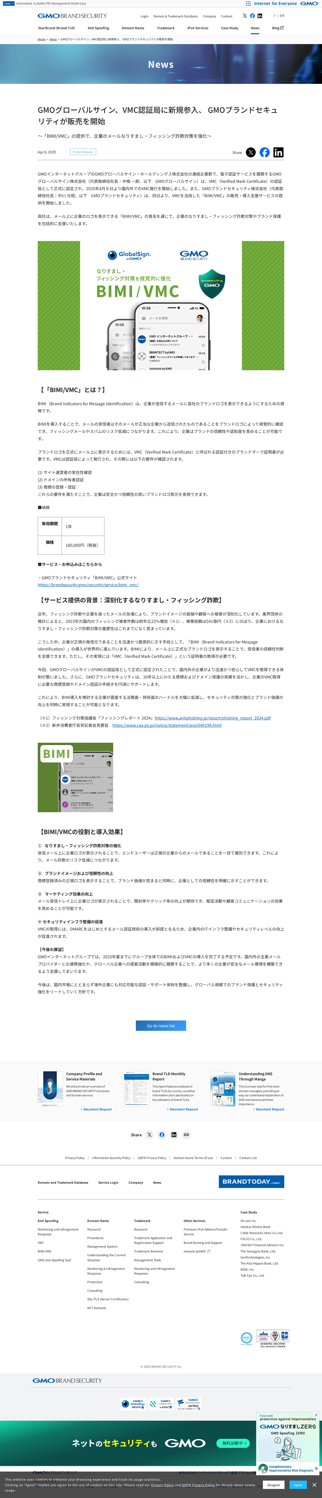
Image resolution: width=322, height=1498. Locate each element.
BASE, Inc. (247, 1269)
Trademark (142, 1220)
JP (274, 15)
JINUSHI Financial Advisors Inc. (262, 1245)
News (157, 1182)
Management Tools (147, 1260)
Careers (226, 1157)
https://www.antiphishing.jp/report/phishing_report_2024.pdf (213, 718)
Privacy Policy (75, 1157)
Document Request (98, 1109)
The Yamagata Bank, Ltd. (258, 1251)
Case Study (248, 1212)
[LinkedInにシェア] (174, 1135)
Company (136, 1182)
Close (316, 1415)
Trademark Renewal (148, 1251)
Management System (102, 1246)
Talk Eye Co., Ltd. (252, 1275)
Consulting (94, 1290)
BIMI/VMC (45, 1251)
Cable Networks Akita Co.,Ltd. (261, 1233)
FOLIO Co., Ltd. (251, 1239)
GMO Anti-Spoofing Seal (54, 1260)
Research (94, 1229)
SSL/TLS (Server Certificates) (108, 1299)
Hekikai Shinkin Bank (255, 1226)
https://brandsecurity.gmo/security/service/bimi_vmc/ (88, 585)
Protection (94, 1282)
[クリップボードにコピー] (186, 1135)
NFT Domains (96, 1308)
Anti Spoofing (48, 1220)
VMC (41, 1242)
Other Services (194, 1220)
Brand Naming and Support (203, 1242)
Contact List (248, 1157)
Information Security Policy (111, 1157)
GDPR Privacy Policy (152, 1157)
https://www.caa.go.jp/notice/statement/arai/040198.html (167, 725)
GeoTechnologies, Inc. (255, 1257)
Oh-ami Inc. (248, 1220)
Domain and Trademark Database (63, 1182)
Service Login (108, 1182)
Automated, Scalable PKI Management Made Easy (45, 3)
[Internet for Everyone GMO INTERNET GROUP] (287, 3)
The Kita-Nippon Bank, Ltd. (259, 1263)
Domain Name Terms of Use (193, 1157)
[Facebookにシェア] (162, 1135)
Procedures (95, 1238)
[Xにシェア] (149, 1135)
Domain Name (98, 1220)
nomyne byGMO (195, 1251)
